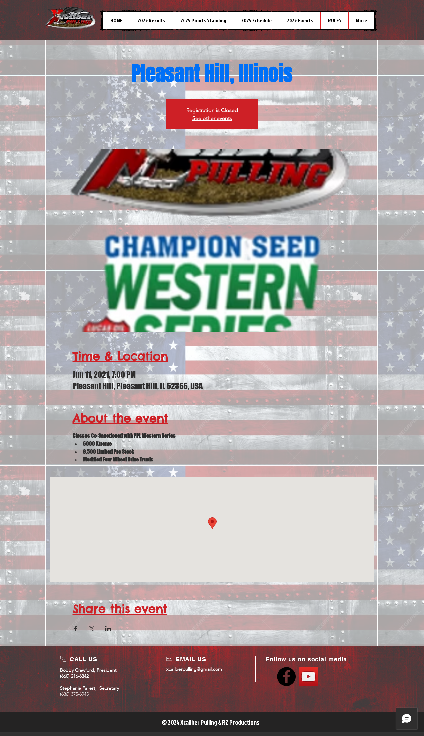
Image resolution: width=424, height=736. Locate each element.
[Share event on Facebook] (76, 628)
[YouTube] (308, 676)
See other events (212, 118)
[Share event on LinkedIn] (108, 628)
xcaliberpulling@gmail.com (194, 669)
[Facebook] (286, 676)
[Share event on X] (92, 628)
